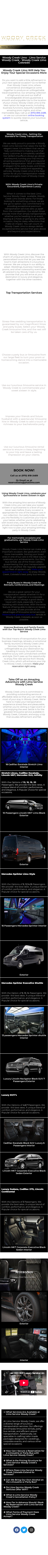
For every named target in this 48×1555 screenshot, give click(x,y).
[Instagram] (31, 1530)
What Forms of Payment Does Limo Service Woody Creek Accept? (21, 1514)
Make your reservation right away (28, 665)
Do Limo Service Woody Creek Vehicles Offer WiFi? (22, 1488)
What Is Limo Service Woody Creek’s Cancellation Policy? (21, 1496)
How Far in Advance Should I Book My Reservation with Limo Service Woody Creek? (23, 1504)
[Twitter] (24, 1530)
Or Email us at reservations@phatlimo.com (24, 481)
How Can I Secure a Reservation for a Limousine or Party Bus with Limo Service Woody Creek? (23, 1453)
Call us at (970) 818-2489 (24, 475)
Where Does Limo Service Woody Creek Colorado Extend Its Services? (22, 1472)
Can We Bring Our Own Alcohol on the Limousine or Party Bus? (25, 1481)
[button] (24, 1413)
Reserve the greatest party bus (18, 614)
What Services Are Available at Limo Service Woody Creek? (23, 1413)
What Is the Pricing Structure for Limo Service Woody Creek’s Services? (22, 1462)
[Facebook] (16, 1530)
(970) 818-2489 (38, 113)
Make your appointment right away (22, 570)
